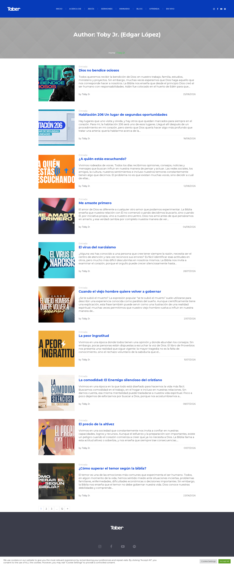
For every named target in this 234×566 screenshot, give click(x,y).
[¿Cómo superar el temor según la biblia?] (56, 481)
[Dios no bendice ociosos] (56, 83)
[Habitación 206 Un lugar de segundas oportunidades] (56, 127)
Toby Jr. (86, 94)
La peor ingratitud (94, 336)
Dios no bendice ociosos (99, 70)
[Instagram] (214, 9)
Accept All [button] (224, 561)
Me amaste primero (95, 203)
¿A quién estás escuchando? (102, 159)
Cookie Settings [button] (208, 561)
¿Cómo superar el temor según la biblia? (112, 468)
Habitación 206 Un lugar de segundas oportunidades (123, 115)
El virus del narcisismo (97, 247)
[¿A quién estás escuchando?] (56, 172)
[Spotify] (225, 9)
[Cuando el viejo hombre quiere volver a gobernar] (56, 304)
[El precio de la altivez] (56, 437)
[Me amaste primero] (56, 216)
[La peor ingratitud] (56, 349)
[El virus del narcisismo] (56, 260)
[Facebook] (217, 9)
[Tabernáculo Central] (117, 527)
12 (62, 509)
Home (112, 53)
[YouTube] (221, 9)
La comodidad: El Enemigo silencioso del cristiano (120, 380)
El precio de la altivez (96, 424)
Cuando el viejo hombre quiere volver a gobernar (120, 291)
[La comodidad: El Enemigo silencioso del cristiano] (56, 393)
